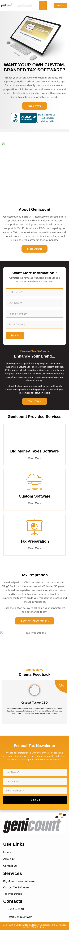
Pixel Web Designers (36, 927)
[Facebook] (34, 835)
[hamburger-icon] (43, 5)
